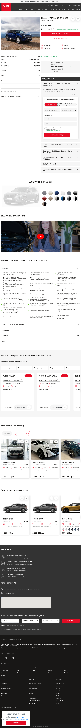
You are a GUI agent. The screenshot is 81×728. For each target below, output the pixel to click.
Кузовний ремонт (6, 688)
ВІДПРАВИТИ (71, 620)
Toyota (3, 675)
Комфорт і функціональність (13, 324)
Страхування (32, 698)
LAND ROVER (4, 670)
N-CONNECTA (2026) (48, 376)
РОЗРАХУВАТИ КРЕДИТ (57, 135)
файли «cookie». (20, 717)
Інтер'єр (5, 335)
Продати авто (42, 9)
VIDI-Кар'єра (59, 700)
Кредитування (33, 688)
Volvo (18, 675)
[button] (3, 33)
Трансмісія (4, 81)
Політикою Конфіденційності (20, 719)
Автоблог (58, 691)
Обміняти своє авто (60, 38)
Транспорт (22, 9)
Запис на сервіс (5, 686)
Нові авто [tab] (7, 433)
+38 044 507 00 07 (10, 593)
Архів (2, 718)
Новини (58, 693)
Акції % (58, 688)
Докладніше (54, 1)
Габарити (4, 70)
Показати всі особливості (49, 56)
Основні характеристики (9, 56)
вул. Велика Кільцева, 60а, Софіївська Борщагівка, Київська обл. (22, 589)
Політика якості (60, 695)
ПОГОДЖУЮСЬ (16, 722)
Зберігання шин (5, 695)
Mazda (50, 670)
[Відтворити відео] (40, 236)
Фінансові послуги (57, 9)
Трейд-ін (31, 691)
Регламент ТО (5, 683)
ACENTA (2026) (9, 376)
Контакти (58, 703)
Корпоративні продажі (35, 683)
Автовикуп (31, 695)
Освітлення (6, 341)
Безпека (5, 268)
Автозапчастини (5, 691)
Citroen (3, 668)
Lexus (18, 670)
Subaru (50, 672)
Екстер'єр (5, 330)
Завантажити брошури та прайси (11, 96)
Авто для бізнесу (73, 9)
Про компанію (60, 683)
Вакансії (58, 698)
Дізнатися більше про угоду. (53, 130)
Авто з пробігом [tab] (22, 433)
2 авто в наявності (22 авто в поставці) (68, 29)
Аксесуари (4, 693)
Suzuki (66, 672)
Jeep (65, 668)
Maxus (34, 670)
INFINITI (50, 668)
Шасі (2, 86)
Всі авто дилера (73, 66)
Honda (34, 668)
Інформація (4, 716)
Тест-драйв (32, 703)
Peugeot (35, 672)
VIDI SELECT (32, 693)
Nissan (3, 672)
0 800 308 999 (22, 629)
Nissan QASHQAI (9, 462)
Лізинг (30, 686)
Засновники (59, 686)
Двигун (3, 75)
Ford (18, 668)
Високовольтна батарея (8, 91)
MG (65, 670)
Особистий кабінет (6, 711)
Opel (18, 672)
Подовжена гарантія (34, 700)
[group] (20, 33)
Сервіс (32, 9)
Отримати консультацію (60, 33)
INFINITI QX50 (8, 519)
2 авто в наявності (7, 407)
